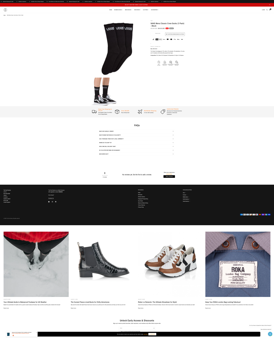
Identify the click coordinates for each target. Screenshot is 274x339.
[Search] (267, 10)
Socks (159, 51)
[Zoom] (143, 23)
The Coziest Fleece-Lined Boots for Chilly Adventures (90, 302)
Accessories (154, 10)
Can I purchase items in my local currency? (111, 139)
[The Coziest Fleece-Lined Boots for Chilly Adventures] (103, 264)
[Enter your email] (153, 328)
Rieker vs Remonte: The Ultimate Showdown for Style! (157, 302)
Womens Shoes (118, 10)
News (139, 192)
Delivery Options (141, 196)
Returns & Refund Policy (143, 203)
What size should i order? (106, 131)
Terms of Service (141, 205)
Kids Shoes (137, 10)
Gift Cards (140, 194)
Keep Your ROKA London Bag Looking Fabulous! (223, 302)
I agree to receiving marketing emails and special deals (130, 331)
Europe (184, 195)
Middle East (185, 197)
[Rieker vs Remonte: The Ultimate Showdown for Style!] (170, 264)
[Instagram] (53, 201)
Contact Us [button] (51, 198)
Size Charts (140, 201)
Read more (6, 308)
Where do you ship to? (105, 142)
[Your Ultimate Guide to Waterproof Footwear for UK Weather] (36, 264)
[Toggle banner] (269, 4)
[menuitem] (110, 9)
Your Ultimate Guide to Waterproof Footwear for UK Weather (25, 302)
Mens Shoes (128, 10)
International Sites (187, 189)
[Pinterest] (56, 201)
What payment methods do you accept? (110, 135)
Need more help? (104, 154)
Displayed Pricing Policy (143, 199)
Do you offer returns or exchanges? (109, 150)
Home (110, 10)
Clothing (145, 10)
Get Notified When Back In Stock (175, 34)
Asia (184, 192)
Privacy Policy (141, 207)
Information (141, 189)
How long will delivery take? (107, 146)
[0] (269, 10)
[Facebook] (50, 201)
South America (186, 201)
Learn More (145, 334)
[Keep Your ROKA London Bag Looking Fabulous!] (238, 264)
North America (186, 199)
